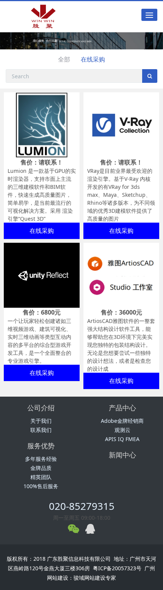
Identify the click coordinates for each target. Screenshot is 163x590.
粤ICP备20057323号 (117, 568)
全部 (64, 59)
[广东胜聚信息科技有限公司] (46, 16)
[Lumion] (42, 124)
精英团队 (41, 477)
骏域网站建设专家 (95, 577)
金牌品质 (41, 467)
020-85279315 (81, 506)
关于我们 (41, 420)
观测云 (122, 429)
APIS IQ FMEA (122, 439)
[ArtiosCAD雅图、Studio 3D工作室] (121, 274)
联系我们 (41, 429)
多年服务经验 (41, 458)
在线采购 (93, 59)
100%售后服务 (41, 486)
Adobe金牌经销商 (122, 420)
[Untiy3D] (42, 274)
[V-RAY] (121, 124)
